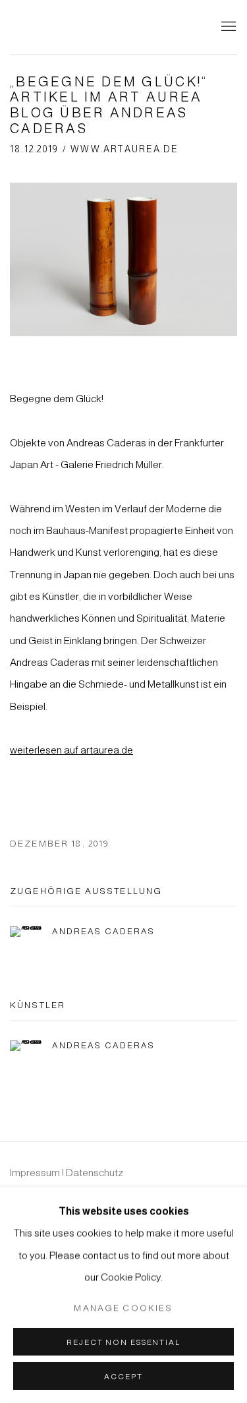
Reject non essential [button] (123, 1342)
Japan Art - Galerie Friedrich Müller (89, 27)
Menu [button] (227, 27)
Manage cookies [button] (123, 1308)
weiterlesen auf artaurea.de (71, 750)
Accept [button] (123, 1376)
